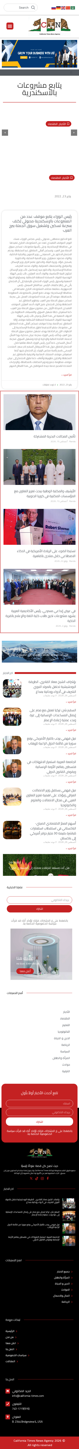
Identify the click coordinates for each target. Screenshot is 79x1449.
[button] (9, 26)
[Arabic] (73, 7)
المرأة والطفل (61, 1058)
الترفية (66, 1071)
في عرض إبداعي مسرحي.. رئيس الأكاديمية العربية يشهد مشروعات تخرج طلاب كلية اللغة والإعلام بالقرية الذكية (41, 616)
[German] (58, 7)
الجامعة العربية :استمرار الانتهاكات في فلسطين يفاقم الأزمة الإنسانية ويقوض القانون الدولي (51, 767)
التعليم (66, 1025)
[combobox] (21, 7)
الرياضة (65, 1044)
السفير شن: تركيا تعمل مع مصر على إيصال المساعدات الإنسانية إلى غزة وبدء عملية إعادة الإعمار (53, 715)
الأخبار (62, 124)
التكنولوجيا (64, 1031)
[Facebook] (47, 1178)
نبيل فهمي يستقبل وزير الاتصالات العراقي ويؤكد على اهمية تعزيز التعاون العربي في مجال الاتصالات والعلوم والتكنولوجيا (51, 797)
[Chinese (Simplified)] (68, 7)
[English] (63, 7)
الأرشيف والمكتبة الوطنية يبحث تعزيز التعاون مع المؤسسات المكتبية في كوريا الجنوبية (45, 493)
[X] (31, 1178)
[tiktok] (36, 1178)
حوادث (66, 1064)
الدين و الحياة (62, 1038)
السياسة (65, 1051)
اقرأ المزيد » (66, 375)
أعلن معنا (25, 971)
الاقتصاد (53, 124)
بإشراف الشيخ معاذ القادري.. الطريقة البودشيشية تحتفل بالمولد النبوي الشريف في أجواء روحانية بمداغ (52, 687)
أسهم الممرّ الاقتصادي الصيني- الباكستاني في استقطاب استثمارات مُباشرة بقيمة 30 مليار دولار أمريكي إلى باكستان (53, 830)
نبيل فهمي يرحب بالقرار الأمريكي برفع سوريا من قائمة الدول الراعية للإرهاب (51, 740)
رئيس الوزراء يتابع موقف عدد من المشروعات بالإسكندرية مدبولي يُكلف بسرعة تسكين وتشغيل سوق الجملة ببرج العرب (41, 187)
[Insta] (42, 1178)
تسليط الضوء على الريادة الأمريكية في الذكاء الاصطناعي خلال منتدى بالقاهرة (46, 553)
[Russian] (53, 7)
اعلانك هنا (14, 649)
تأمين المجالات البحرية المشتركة (55, 436)
